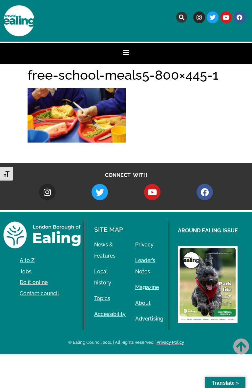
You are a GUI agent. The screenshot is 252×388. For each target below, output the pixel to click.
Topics (102, 298)
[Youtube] (226, 17)
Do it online (34, 282)
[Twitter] (213, 17)
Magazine (147, 287)
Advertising (149, 319)
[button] (181, 17)
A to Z (27, 260)
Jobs (26, 271)
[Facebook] (239, 17)
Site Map (108, 229)
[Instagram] (199, 17)
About (143, 303)
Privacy (144, 245)
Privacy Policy (170, 342)
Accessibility (110, 314)
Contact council (39, 293)
